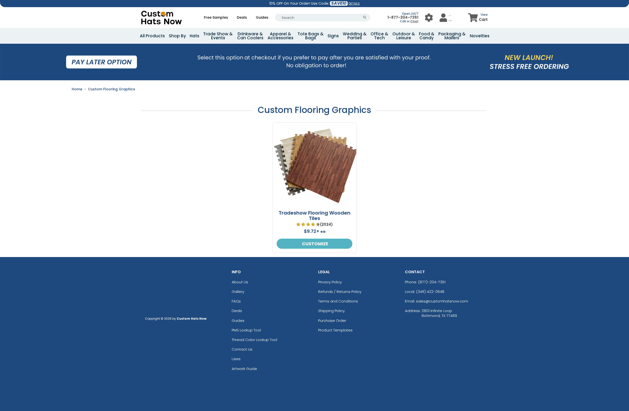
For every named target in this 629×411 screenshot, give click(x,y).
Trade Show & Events (218, 36)
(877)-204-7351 (431, 282)
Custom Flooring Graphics (111, 89)
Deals (242, 17)
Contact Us (242, 349)
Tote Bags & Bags (311, 36)
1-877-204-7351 (402, 17)
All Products (152, 36)
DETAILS (354, 3)
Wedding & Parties (355, 36)
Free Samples (216, 17)
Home (77, 89)
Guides (262, 17)
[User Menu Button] (428, 17)
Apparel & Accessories (280, 36)
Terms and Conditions (338, 301)
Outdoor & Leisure (403, 36)
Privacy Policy (330, 282)
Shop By (177, 36)
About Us (240, 282)
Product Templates (335, 330)
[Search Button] (364, 17)
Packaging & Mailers (452, 36)
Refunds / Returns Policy (339, 291)
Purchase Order (332, 320)
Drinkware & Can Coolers (250, 36)
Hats (194, 36)
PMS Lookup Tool (246, 330)
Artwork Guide (244, 368)
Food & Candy (426, 36)
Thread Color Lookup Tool (254, 339)
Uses (236, 358)
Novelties (479, 36)
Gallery (238, 291)
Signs (333, 36)
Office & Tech (379, 36)
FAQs (236, 301)
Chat (414, 21)
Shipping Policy (331, 310)
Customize (314, 244)
